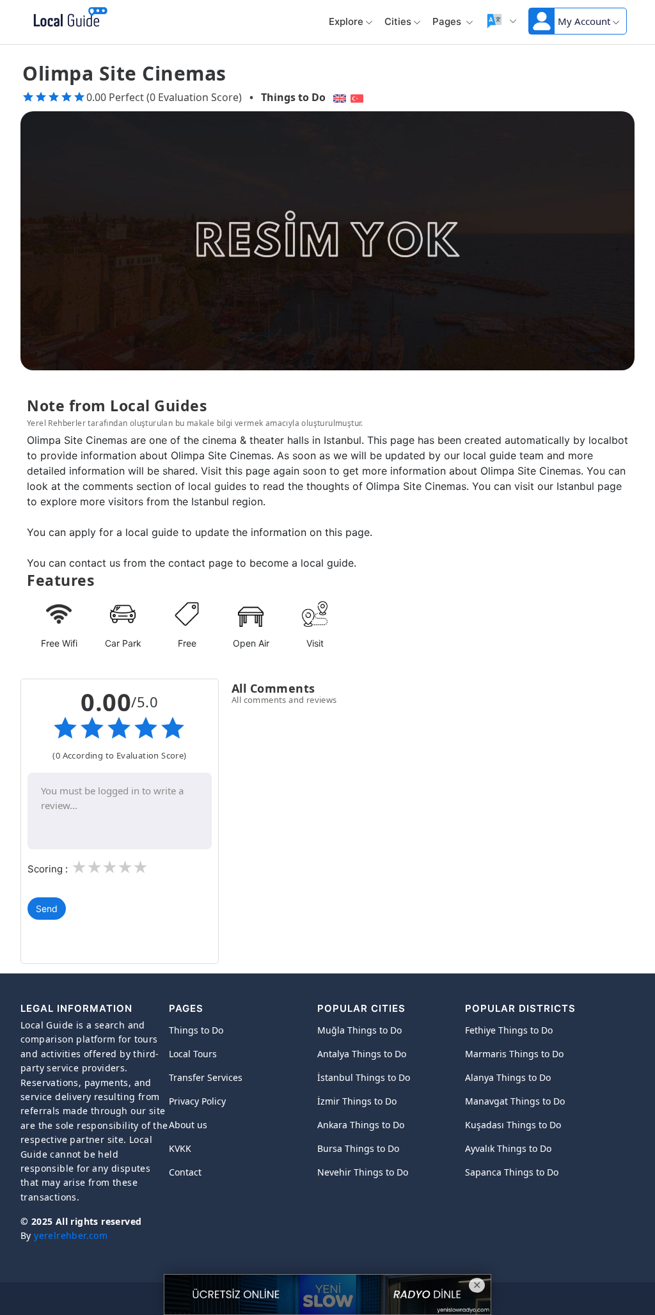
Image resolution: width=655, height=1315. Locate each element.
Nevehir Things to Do (362, 1172)
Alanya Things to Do (508, 1077)
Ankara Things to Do (360, 1125)
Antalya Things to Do (361, 1054)
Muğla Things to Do (359, 1030)
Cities (397, 21)
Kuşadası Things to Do (513, 1125)
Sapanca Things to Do (511, 1172)
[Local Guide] (68, 18)
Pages (448, 21)
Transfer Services (205, 1077)
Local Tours (193, 1054)
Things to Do (293, 97)
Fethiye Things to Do (509, 1030)
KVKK (180, 1148)
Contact (185, 1172)
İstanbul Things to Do (363, 1077)
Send (47, 908)
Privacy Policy (197, 1101)
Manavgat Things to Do (515, 1101)
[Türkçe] (359, 97)
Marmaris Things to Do (514, 1054)
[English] (338, 97)
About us (188, 1125)
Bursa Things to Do (358, 1148)
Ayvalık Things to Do (508, 1148)
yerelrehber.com (70, 1235)
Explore (346, 21)
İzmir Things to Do (357, 1101)
